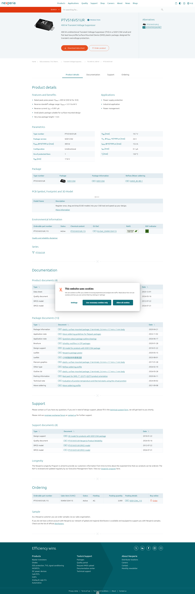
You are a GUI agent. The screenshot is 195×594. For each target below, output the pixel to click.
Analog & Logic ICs (39, 580)
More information (63, 210)
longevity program (108, 469)
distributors (59, 524)
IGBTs (34, 577)
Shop (102, 3)
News (127, 3)
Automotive (37, 583)
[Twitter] (136, 548)
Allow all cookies (123, 303)
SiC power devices (39, 571)
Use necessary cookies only (97, 303)
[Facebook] (148, 548)
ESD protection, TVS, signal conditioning (48, 565)
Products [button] (61, 3)
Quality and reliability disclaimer (45, 238)
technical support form (119, 410)
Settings (74, 303)
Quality (84, 3)
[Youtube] (161, 548)
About (120, 3)
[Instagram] (154, 548)
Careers (110, 3)
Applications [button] (73, 3)
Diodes (35, 563)
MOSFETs (35, 568)
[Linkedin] (142, 548)
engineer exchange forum (55, 415)
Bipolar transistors (39, 560)
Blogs (135, 3)
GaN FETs (35, 574)
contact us (72, 415)
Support (94, 3)
